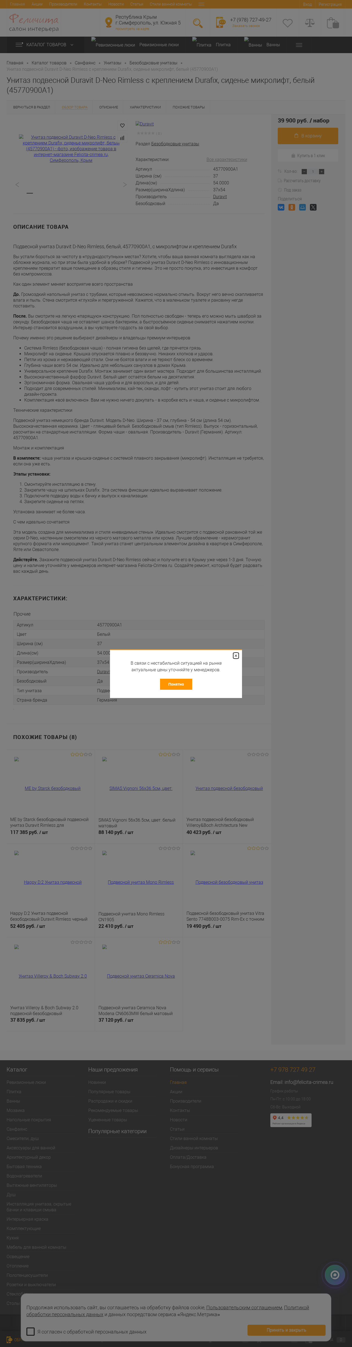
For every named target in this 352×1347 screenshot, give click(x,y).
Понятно (176, 684)
